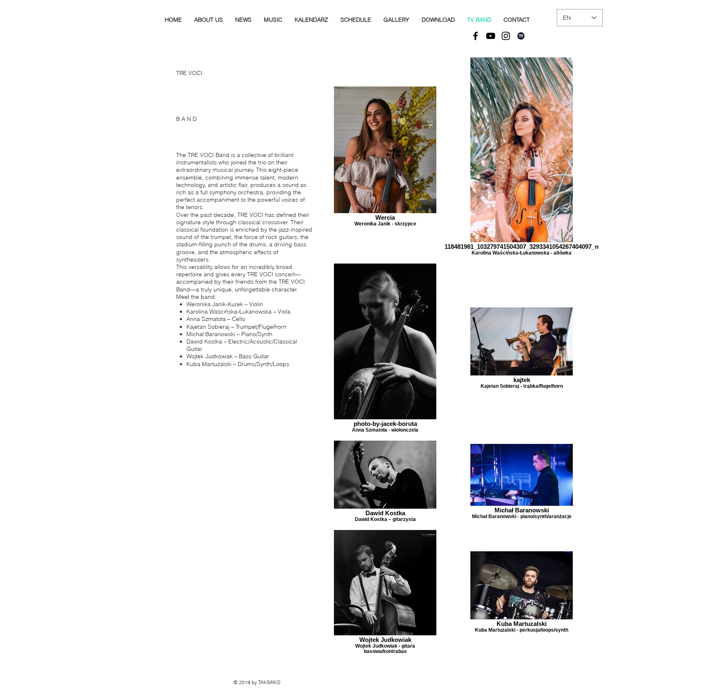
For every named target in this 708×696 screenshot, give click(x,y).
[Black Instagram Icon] (505, 35)
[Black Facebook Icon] (475, 35)
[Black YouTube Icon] (490, 35)
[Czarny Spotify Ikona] (520, 35)
